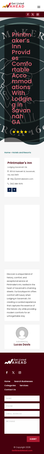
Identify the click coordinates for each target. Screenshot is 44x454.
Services (24, 386)
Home (7, 152)
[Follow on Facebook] (28, 14)
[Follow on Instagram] (38, 14)
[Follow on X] (33, 14)
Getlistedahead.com (22, 450)
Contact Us (10, 390)
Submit (33, 439)
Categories (10, 386)
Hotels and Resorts (21, 152)
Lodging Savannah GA (17, 167)
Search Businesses (23, 382)
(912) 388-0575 (16, 184)
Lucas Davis (22, 344)
